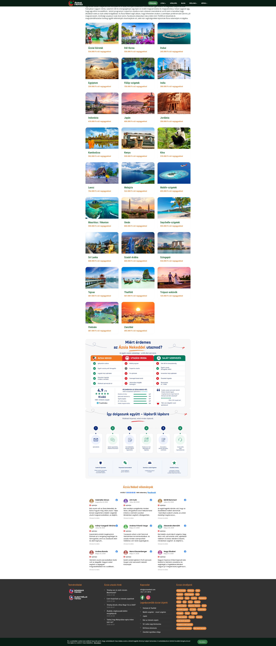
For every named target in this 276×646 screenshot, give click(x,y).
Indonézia (180, 598)
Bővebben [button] (97, 643)
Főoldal (152, 3)
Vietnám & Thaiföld (149, 608)
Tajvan (187, 613)
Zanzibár (199, 617)
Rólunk (192, 3)
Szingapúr (180, 613)
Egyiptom (179, 594)
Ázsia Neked (78, 3)
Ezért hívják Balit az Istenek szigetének (120, 599)
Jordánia (194, 598)
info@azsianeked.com (147, 589)
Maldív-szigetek (181, 606)
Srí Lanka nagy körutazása (152, 624)
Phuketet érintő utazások (184, 628)
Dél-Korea (190, 591)
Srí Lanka (192, 609)
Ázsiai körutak (181, 591)
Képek (203, 3)
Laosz (190, 602)
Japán (145, 616)
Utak (163, 3)
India (197, 594)
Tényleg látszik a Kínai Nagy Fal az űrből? (121, 605)
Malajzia (197, 602)
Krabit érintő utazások (183, 621)
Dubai (197, 591)
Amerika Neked (77, 591)
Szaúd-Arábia (201, 609)
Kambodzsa (202, 598)
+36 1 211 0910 (145, 592)
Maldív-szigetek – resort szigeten (154, 612)
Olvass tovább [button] (94, 518)
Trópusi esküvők (181, 617)
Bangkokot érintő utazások (184, 625)
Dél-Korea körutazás (150, 628)
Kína (184, 602)
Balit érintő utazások (199, 628)
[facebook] (142, 597)
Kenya (178, 602)
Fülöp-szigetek (189, 594)
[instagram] (148, 597)
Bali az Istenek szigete (150, 620)
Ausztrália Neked (78, 597)
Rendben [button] (202, 642)
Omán (204, 606)
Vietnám (191, 617)
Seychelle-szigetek (182, 609)
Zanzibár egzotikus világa (152, 632)
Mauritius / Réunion (194, 606)
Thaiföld (194, 613)
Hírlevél (173, 3)
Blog (183, 3)
